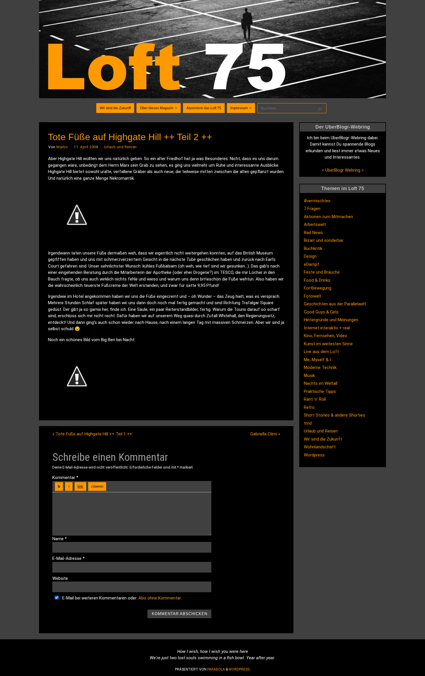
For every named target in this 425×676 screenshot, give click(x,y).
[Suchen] (319, 110)
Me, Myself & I (317, 359)
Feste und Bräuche (322, 272)
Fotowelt (312, 296)
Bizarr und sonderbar (323, 240)
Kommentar (65, 477)
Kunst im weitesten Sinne (328, 343)
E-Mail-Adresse (68, 558)
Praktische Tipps (320, 391)
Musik (309, 375)
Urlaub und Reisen (120, 147)
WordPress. (239, 669)
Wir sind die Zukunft (323, 439)
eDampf (311, 264)
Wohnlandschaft (320, 447)
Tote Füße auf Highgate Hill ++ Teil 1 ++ (92, 434)
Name (59, 538)
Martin (62, 147)
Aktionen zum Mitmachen (328, 216)
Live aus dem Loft (321, 351)
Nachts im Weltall (320, 383)
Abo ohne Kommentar (159, 598)
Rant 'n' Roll (315, 399)
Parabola (216, 669)
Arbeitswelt (315, 224)
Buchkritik (313, 248)
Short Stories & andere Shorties (334, 415)
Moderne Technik (320, 367)
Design (310, 256)
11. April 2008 (86, 147)
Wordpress (314, 455)
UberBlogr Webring (342, 170)
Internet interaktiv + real (327, 327)
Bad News (313, 232)
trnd (308, 423)
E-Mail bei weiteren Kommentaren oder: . (121, 598)
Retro (309, 407)
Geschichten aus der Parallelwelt (335, 304)
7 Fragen (312, 208)
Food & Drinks (317, 280)
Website (60, 578)
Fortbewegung (317, 288)
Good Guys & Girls (321, 312)
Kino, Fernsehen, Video (325, 335)
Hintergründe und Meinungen (331, 319)
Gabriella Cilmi (265, 434)
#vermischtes (317, 200)
